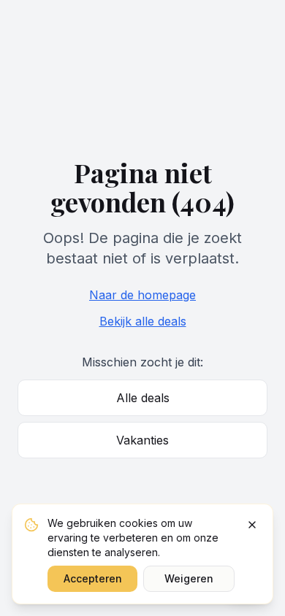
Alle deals (143, 397)
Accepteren (93, 578)
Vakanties (142, 440)
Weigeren (188, 578)
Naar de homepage (142, 295)
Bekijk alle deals (142, 321)
